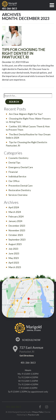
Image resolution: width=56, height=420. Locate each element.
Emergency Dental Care (20, 167)
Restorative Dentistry (19, 190)
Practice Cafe (33, 415)
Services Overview (17, 194)
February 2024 (15, 216)
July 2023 (13, 248)
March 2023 (14, 267)
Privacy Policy (37, 412)
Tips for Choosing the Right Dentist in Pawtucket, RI (23, 53)
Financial (13, 171)
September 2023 (16, 239)
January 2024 (15, 221)
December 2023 (16, 225)
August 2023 (14, 244)
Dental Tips (14, 162)
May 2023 (13, 258)
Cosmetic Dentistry (18, 158)
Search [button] (14, 101)
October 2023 (15, 235)
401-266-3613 (28, 362)
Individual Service (17, 176)
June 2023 (13, 253)
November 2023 (16, 230)
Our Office (14, 181)
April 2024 (13, 207)
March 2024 (14, 211)
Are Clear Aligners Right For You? (26, 113)
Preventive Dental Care (20, 185)
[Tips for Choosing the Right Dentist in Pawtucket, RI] (11, 36)
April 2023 (13, 262)
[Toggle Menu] (52, 5)
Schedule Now (31, 340)
